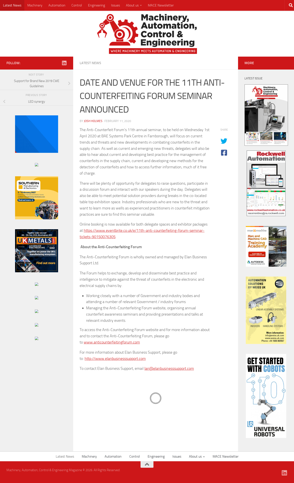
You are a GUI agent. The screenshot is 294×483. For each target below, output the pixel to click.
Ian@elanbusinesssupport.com (169, 368)
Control (76, 5)
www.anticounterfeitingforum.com (112, 342)
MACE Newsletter (161, 5)
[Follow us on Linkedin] (64, 62)
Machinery (34, 5)
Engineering (96, 5)
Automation (56, 5)
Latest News (12, 5)
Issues (115, 5)
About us (132, 5)
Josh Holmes (93, 121)
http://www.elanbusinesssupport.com (115, 358)
